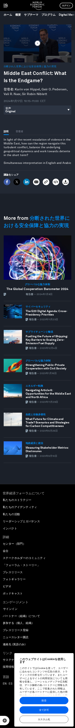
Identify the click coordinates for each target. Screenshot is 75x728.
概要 (18, 14)
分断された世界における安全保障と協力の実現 (30, 66)
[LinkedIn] (26, 182)
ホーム (8, 14)
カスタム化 (44, 719)
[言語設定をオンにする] (4, 720)
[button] (37, 43)
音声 (8, 108)
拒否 (44, 700)
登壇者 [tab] (19, 131)
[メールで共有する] (36, 182)
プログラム (49, 14)
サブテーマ (31, 14)
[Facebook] (7, 182)
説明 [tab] (6, 131)
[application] (37, 43)
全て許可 (44, 710)
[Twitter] (16, 182)
